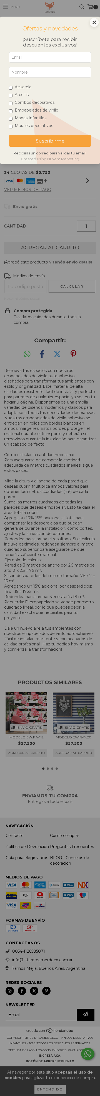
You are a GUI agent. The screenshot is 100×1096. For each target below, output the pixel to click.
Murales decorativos (34, 125)
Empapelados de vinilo (36, 110)
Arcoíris (22, 94)
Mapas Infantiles (30, 117)
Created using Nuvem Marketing (50, 159)
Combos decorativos (34, 102)
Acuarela (23, 86)
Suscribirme (50, 141)
